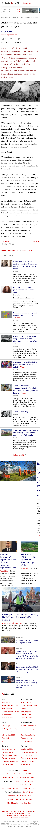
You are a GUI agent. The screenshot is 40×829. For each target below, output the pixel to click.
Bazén (18, 781)
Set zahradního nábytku (10, 788)
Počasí (15, 320)
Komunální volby (7, 718)
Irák (18, 250)
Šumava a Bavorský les (10, 755)
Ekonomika (16, 295)
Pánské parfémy (25, 803)
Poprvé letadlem (7, 752)
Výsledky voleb (7, 708)
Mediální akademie (14, 813)
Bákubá (24, 250)
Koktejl (15, 370)
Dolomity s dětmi (7, 764)
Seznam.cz (27, 3)
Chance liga (6, 726)
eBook (6, 39)
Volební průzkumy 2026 (10, 705)
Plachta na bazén (28, 781)
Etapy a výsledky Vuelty (29, 705)
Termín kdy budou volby (10, 711)
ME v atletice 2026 (8, 735)
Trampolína (10, 785)
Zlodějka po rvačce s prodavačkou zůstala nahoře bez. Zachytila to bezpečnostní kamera (25, 389)
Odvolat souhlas (25, 815)
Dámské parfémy (26, 796)
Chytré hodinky (12, 803)
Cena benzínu (8, 777)
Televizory (29, 799)
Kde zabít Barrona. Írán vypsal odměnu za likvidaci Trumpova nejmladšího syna (8, 561)
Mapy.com (25, 770)
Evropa (15, 271)
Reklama (21, 811)
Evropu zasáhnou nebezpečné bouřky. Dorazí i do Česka (25, 313)
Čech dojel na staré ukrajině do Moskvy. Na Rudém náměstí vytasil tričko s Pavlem (20, 617)
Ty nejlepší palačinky (28, 726)
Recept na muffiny (27, 729)
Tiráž (34, 811)
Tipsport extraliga (8, 732)
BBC (10, 32)
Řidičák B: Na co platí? (29, 758)
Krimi (15, 438)
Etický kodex (26, 813)
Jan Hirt (24, 708)
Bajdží (31, 250)
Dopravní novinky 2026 (29, 755)
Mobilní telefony (28, 792)
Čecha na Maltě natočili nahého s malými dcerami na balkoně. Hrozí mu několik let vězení (25, 265)
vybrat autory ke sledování (9, 35)
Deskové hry (19, 799)
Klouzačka (28, 785)
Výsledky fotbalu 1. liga (10, 729)
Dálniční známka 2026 (29, 752)
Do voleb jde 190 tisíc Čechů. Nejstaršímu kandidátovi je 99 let (28, 559)
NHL (3, 741)
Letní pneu (9, 799)
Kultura (15, 414)
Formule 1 (5, 738)
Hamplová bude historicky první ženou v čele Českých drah (24, 289)
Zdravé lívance (26, 732)
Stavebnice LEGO (12, 796)
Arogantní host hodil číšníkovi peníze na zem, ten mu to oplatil (25, 364)
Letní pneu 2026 (27, 749)
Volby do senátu (7, 715)
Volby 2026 (6, 702)
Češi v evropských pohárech (25, 777)
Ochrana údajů (12, 815)
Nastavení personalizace (20, 818)
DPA (2, 32)
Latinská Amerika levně (10, 761)
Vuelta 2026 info (26, 702)
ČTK (6, 32)
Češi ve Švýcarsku (8, 758)
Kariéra (28, 811)
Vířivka (33, 788)
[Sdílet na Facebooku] (9, 244)
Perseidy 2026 (26, 774)
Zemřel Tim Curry (20, 411)
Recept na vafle (26, 738)
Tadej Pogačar (26, 711)
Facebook (5, 811)
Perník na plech (26, 741)
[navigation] (2, 3)
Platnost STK (25, 764)
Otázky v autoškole (27, 761)
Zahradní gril (25, 788)
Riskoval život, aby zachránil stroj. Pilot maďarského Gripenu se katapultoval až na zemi (25, 340)
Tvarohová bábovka (28, 735)
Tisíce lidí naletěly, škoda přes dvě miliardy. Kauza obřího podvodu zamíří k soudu (25, 432)
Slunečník (19, 785)
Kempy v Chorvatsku (9, 749)
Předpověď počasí (13, 774)
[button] (20, 91)
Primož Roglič (26, 715)
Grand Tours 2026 (27, 718)
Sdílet (14, 39)
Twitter (13, 811)
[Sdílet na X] (13, 244)
